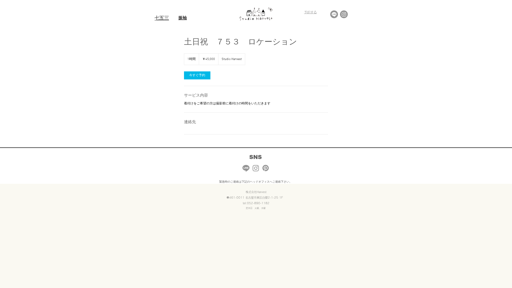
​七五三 (162, 17)
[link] (197, 75)
